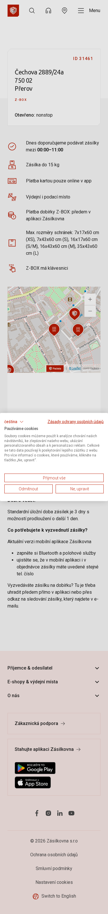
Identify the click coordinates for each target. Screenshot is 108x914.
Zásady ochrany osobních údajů (76, 421)
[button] (14, 422)
